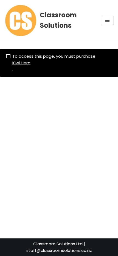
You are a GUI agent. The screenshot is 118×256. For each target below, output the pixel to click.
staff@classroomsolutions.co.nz (59, 250)
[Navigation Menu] (107, 20)
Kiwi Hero (21, 63)
